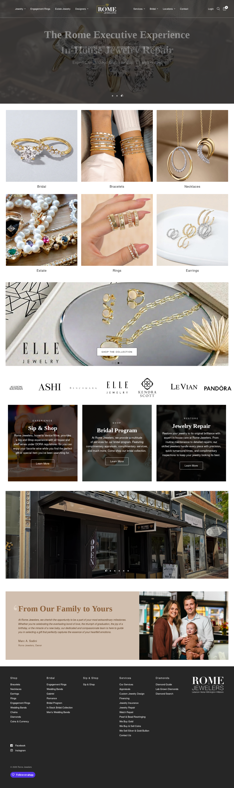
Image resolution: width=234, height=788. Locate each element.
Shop (13, 678)
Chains (14, 712)
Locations (168, 8)
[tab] (112, 363)
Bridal (153, 8)
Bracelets (15, 684)
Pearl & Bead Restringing (132, 716)
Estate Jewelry (63, 8)
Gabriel (50, 693)
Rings (13, 698)
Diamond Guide (164, 684)
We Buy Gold (126, 721)
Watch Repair (126, 712)
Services (138, 8)
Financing (124, 698)
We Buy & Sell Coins (130, 726)
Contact (184, 8)
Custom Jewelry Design (131, 693)
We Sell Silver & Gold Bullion (134, 730)
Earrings (14, 693)
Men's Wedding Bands (58, 712)
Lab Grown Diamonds (167, 689)
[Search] (218, 9)
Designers (80, 8)
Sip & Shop (91, 678)
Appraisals (124, 689)
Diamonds (15, 716)
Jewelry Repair (127, 707)
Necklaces (15, 689)
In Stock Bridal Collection (60, 707)
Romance (52, 698)
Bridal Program (54, 702)
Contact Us (125, 735)
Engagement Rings (40, 8)
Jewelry (19, 8)
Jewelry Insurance (128, 702)
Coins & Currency (19, 721)
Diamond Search (164, 693)
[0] (223, 9)
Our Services (126, 684)
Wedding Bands (18, 707)
